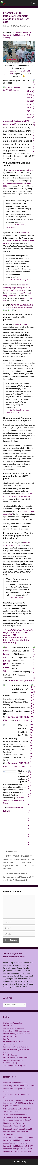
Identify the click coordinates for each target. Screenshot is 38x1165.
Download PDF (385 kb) (20, 680)
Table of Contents (21, 720)
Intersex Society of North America (16, 1034)
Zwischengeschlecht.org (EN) (14, 1066)
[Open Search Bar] (23, 3)
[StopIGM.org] (6, 3)
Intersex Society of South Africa (15, 1058)
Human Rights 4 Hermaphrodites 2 (16, 1031)
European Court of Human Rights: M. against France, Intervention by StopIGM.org (17, 1131)
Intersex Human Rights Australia (16, 1050)
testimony (29, 170)
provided (30, 233)
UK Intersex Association (12, 1023)
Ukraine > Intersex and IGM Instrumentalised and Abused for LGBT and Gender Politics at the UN (18, 877)
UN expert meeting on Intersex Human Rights (14, 800)
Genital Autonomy (10, 1055)
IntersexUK (7, 1026)
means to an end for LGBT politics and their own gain (17, 496)
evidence (22, 233)
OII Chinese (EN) (10, 1063)
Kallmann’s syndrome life (13, 1060)
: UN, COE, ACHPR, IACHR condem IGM (18, 632)
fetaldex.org (7, 1052)
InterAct (6, 1039)
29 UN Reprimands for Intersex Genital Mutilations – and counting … (18, 640)
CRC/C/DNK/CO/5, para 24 (20, 280)
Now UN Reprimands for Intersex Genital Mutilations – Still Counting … (18, 35)
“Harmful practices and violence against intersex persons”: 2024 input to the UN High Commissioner (19, 1103)
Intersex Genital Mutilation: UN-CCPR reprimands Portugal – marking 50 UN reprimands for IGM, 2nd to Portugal (18, 1148)
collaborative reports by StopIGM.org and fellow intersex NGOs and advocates (16, 287)
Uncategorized (11, 851)
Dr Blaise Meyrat (16, 598)
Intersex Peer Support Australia (15, 1047)
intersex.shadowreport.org (13, 1028)
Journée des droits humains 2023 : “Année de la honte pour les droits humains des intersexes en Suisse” (17, 1117)
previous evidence (14, 170)
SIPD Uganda (8, 1044)
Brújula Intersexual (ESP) (13, 1042)
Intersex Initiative (10, 1036)
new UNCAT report (20, 324)
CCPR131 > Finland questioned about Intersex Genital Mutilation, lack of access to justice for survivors (18, 1140)
